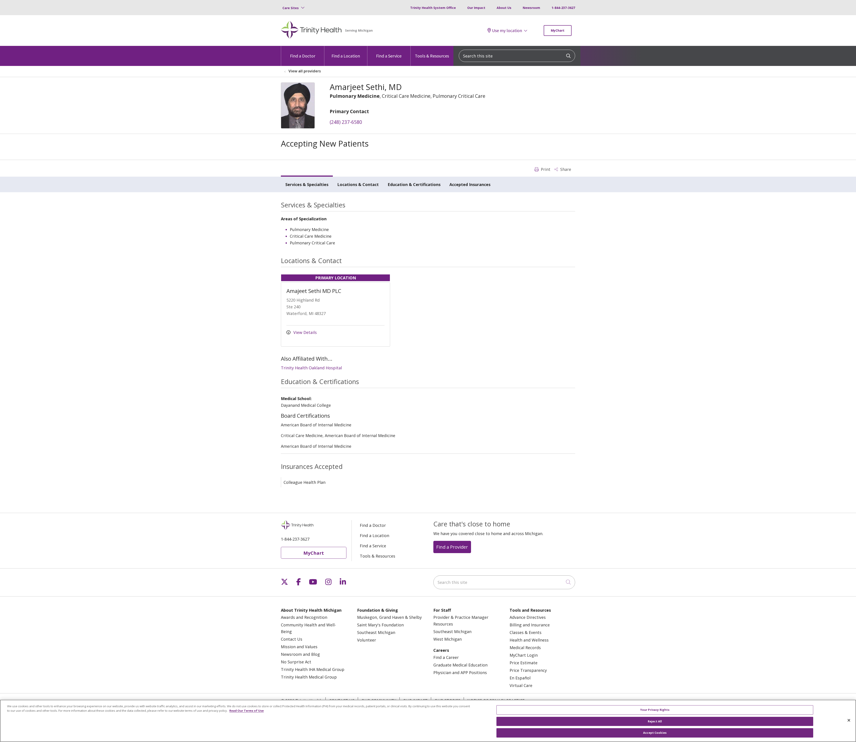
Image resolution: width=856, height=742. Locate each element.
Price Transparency (528, 670)
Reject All (655, 721)
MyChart (557, 30)
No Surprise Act (296, 661)
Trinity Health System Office (433, 8)
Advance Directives (528, 617)
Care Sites (290, 8)
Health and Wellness (529, 640)
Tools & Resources (432, 56)
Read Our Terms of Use (246, 711)
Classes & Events (525, 632)
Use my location (507, 30)
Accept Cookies (655, 733)
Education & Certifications (414, 184)
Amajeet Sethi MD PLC (313, 290)
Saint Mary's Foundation (380, 625)
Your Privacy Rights (654, 710)
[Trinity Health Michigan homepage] (311, 30)
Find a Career (446, 657)
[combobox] (517, 56)
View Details (304, 332)
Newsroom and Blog (300, 654)
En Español (520, 678)
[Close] (849, 720)
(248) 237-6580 (346, 122)
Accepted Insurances (469, 184)
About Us (504, 8)
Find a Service (388, 56)
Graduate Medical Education (460, 665)
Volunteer (366, 640)
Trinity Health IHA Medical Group (312, 669)
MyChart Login (524, 655)
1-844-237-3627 (563, 8)
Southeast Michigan (376, 632)
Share (565, 169)
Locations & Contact (358, 184)
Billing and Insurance (530, 625)
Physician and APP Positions (460, 672)
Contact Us (291, 639)
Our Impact (476, 8)
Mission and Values (299, 646)
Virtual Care (521, 685)
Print (545, 169)
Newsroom (531, 8)
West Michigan (447, 639)
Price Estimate (523, 662)
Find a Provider (452, 547)
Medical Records (525, 647)
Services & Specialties (306, 184)
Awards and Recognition (304, 617)
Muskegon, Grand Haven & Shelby (389, 617)
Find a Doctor (302, 56)
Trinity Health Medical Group (309, 677)
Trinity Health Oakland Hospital (311, 367)
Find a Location (345, 56)
